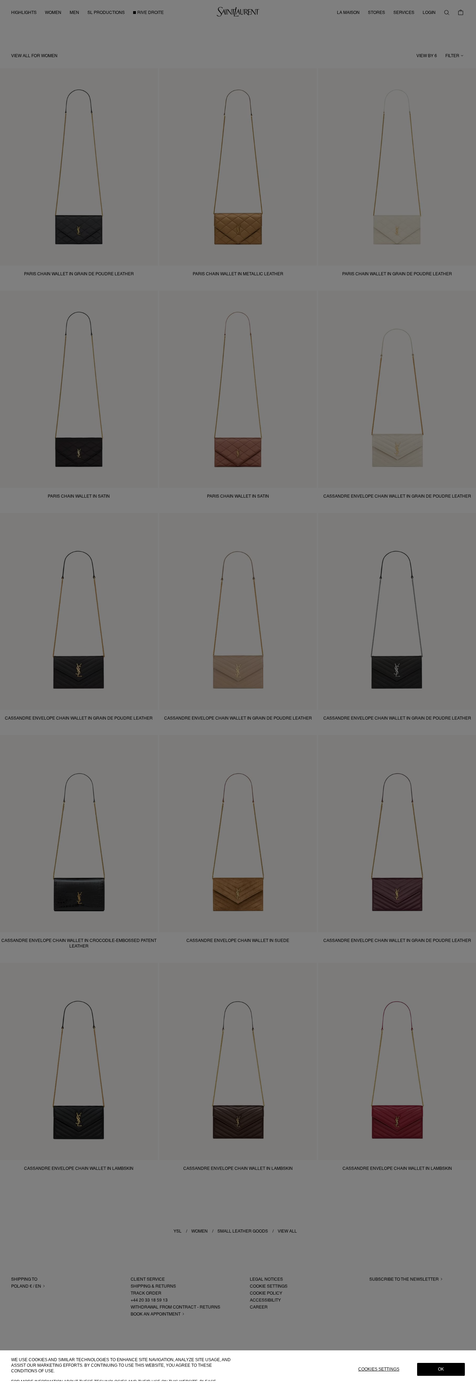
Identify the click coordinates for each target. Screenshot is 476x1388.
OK (441, 1369)
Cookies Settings (378, 1369)
